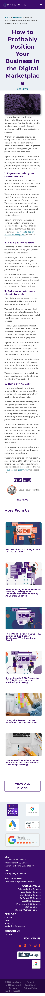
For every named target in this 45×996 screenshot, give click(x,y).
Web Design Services (30, 892)
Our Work (9, 917)
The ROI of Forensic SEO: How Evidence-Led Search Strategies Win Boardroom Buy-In (23, 637)
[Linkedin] (25, 480)
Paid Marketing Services (29, 889)
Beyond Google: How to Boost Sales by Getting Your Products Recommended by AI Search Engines (23, 592)
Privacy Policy (30, 988)
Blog (6, 920)
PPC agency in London (15, 874)
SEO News (17, 17)
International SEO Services (16, 863)
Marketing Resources (14, 926)
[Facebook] (16, 480)
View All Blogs (22, 786)
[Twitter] (20, 480)
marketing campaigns (15, 235)
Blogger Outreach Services (27, 910)
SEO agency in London (15, 860)
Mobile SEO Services (31, 907)
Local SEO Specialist (31, 901)
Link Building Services (30, 895)
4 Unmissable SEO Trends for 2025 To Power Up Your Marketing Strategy (23, 680)
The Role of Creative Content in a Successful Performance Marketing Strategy (23, 762)
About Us (8, 923)
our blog (11, 470)
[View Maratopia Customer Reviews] (22, 846)
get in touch (23, 470)
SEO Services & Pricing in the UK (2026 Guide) (23, 550)
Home (7, 17)
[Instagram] (29, 480)
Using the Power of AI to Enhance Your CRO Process (22, 721)
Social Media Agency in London (19, 882)
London (8, 934)
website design (27, 232)
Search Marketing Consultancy (19, 866)
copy (16, 232)
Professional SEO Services (28, 904)
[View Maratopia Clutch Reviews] (32, 828)
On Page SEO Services (30, 898)
